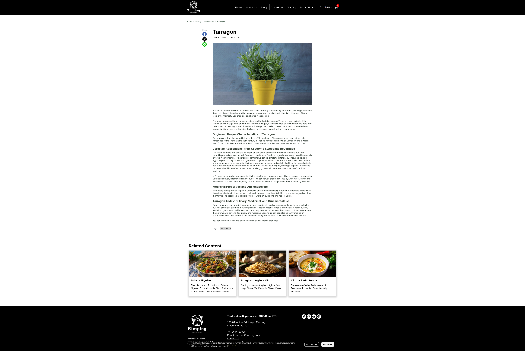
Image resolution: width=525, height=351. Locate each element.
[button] (320, 7)
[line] (319, 316)
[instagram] (309, 316)
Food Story (209, 22)
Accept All (327, 344)
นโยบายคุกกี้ (223, 346)
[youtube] (314, 316)
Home (189, 22)
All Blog (198, 22)
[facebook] (304, 316)
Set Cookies (311, 344)
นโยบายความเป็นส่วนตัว (204, 346)
